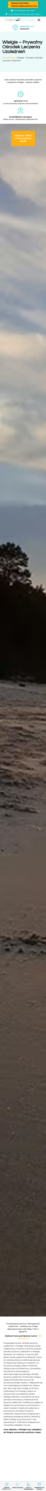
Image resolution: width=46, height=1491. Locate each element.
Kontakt (12, 58)
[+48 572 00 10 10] (15, 27)
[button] (39, 20)
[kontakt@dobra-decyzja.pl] (20, 110)
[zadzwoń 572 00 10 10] (6, 1484)
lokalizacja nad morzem (39, 1488)
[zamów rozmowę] (17, 1484)
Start (4, 58)
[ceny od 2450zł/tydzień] (28, 1484)
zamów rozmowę (17, 1487)
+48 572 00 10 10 (27, 26)
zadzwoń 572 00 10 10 (6, 1488)
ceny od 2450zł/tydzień (28, 1488)
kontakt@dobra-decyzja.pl (20, 117)
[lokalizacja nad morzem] (39, 1484)
